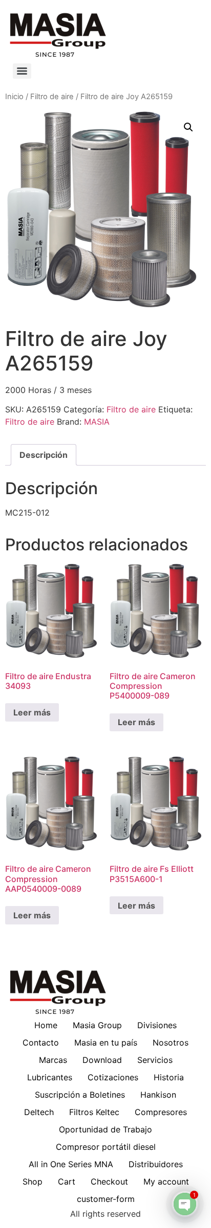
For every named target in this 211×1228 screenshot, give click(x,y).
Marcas (53, 1060)
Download (102, 1060)
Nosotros (170, 1042)
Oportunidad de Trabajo (105, 1129)
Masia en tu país (105, 1042)
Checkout (109, 1181)
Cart (66, 1181)
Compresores (161, 1112)
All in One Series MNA (71, 1164)
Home (45, 1025)
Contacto (41, 1042)
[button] (188, 127)
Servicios (155, 1060)
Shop (33, 1181)
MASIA (97, 421)
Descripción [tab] (43, 455)
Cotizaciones (113, 1077)
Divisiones (157, 1025)
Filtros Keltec (94, 1112)
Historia (169, 1077)
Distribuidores (156, 1164)
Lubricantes (49, 1077)
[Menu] (22, 71)
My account (166, 1181)
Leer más (32, 712)
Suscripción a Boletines (80, 1095)
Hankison (158, 1095)
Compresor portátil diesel (106, 1147)
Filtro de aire (52, 96)
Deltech (39, 1112)
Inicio (14, 96)
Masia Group (97, 1025)
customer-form (106, 1199)
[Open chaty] (185, 1204)
